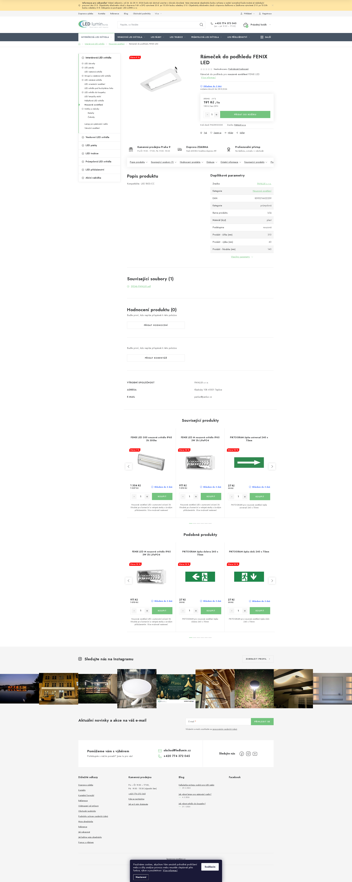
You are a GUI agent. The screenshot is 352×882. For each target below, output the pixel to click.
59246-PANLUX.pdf (141, 286)
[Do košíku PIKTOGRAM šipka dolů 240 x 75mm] (260, 610)
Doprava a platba (85, 13)
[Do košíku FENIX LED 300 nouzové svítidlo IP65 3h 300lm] (162, 496)
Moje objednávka (85, 821)
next (272, 466)
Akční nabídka (93, 177)
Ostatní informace (229, 162)
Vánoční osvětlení (92, 128)
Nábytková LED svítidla (94, 100)
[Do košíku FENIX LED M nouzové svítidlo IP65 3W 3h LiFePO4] (211, 496)
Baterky (91, 113)
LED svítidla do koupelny (95, 92)
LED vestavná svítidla (93, 71)
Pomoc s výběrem (86, 842)
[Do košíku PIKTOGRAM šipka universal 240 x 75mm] (260, 496)
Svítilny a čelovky (92, 108)
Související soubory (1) (162, 162)
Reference (114, 13)
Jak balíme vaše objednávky (90, 837)
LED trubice (92, 153)
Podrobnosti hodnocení (238, 69)
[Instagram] (248, 754)
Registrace (266, 13)
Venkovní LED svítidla (97, 137)
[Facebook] (242, 754)
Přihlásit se (262, 721)
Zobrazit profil (256, 659)
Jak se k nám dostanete (138, 804)
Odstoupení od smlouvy (88, 805)
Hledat (201, 24)
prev (128, 466)
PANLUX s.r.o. (240, 125)
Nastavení (141, 877)
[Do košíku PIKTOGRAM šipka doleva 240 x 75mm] (211, 610)
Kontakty (101, 13)
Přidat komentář (156, 358)
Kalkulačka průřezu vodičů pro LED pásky (196, 785)
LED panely (89, 67)
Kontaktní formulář (86, 795)
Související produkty (254, 162)
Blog (126, 13)
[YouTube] (255, 754)
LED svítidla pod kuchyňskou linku (99, 88)
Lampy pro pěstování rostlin (96, 124)
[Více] (266, 37)
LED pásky (91, 145)
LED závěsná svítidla (93, 80)
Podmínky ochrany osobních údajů (93, 816)
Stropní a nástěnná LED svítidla (98, 75)
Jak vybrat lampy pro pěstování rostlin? (195, 794)
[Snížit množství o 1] (207, 114)
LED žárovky (90, 63)
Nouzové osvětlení (94, 104)
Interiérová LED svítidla (98, 57)
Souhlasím (210, 866)
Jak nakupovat (84, 832)
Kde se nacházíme (136, 799)
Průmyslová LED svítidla (98, 161)
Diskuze (211, 162)
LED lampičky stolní (93, 96)
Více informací (170, 870)
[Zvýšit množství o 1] (216, 114)
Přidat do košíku (245, 114)
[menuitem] (96, 37)
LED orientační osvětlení (95, 84)
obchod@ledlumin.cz (177, 750)
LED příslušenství (95, 169)
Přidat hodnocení (156, 325)
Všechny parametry (240, 256)
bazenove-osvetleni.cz (176, 859)
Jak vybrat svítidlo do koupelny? (192, 803)
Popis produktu (137, 162)
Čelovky (91, 117)
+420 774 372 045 (225, 23)
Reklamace (83, 800)
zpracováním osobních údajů (224, 729)
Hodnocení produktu (190, 162)
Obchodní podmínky (142, 13)
